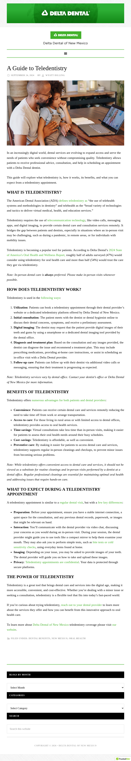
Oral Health (77, 638)
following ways (50, 297)
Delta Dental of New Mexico (51, 624)
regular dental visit (71, 502)
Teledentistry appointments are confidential (52, 562)
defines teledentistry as (73, 200)
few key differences (110, 502)
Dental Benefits (39, 638)
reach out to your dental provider (81, 605)
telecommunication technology (66, 220)
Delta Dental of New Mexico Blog (65, 38)
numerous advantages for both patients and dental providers (69, 400)
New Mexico (60, 638)
